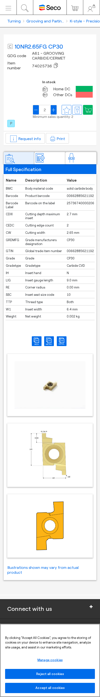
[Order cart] (75, 7)
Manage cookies (50, 660)
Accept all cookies (49, 688)
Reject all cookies (50, 674)
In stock (49, 82)
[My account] (91, 7)
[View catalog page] (77, 110)
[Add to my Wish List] (88, 110)
